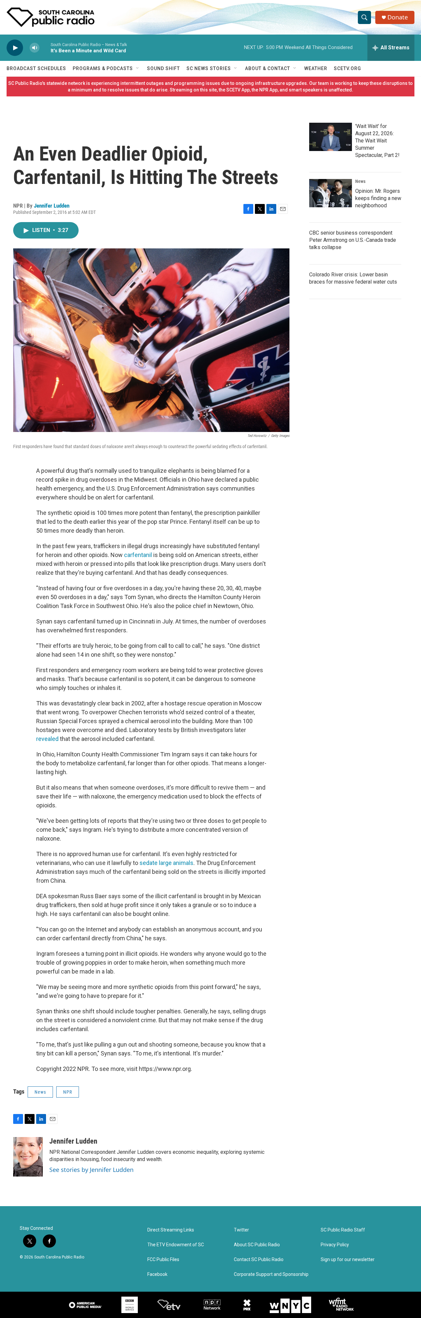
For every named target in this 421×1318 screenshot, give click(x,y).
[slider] (45, 47)
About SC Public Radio (257, 1244)
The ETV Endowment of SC (175, 1244)
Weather (315, 68)
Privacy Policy (335, 1244)
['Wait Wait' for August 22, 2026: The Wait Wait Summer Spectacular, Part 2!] (330, 137)
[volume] (34, 47)
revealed (47, 738)
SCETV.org (347, 68)
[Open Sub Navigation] (137, 68)
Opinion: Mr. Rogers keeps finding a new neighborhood (378, 198)
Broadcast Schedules (36, 68)
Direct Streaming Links (170, 1230)
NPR (67, 1092)
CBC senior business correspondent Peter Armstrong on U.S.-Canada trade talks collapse (352, 240)
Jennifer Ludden (51, 205)
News (40, 1092)
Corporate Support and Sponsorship (271, 1274)
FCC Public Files (163, 1259)
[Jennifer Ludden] (28, 1157)
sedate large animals (166, 862)
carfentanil (138, 554)
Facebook (157, 1274)
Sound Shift (163, 68)
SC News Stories (208, 68)
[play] (15, 48)
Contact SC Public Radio (259, 1259)
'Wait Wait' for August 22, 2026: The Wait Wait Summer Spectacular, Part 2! (377, 140)
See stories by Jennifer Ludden (91, 1170)
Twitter (241, 1230)
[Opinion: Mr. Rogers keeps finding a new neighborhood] (330, 193)
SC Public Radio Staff (343, 1230)
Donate (397, 17)
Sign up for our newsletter (348, 1259)
